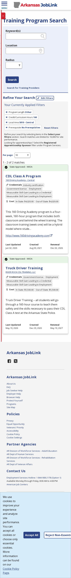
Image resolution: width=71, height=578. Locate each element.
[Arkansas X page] (15, 361)
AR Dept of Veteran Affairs (20, 464)
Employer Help (14, 393)
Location (11, 45)
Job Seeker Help (15, 390)
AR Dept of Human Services (20, 454)
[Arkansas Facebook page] (9, 361)
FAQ (9, 387)
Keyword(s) (13, 31)
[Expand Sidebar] (3, 16)
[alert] (35, 168)
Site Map (11, 407)
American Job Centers (17, 484)
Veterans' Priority (15, 427)
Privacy (10, 420)
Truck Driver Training (24, 268)
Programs (11, 404)
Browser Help (13, 397)
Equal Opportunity (15, 423)
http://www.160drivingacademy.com (27, 235)
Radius (10, 60)
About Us (11, 383)
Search (12, 80)
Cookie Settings (14, 437)
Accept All (31, 535)
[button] (4, 5)
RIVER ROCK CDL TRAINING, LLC (21, 272)
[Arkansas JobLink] (35, 5)
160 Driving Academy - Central (20, 180)
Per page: (8, 155)
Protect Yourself (15, 400)
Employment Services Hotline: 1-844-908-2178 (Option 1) (34, 477)
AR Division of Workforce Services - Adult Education (32, 450)
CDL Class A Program (23, 176)
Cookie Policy (13, 434)
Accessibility (12, 430)
